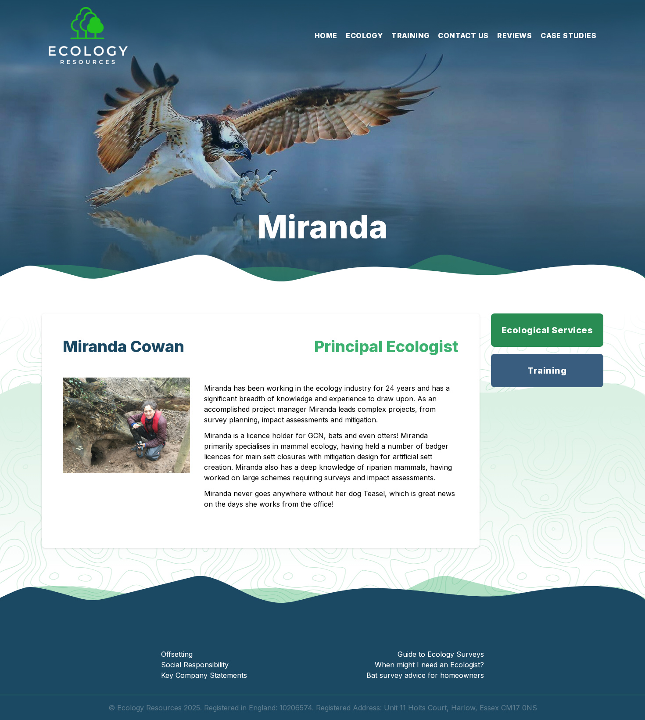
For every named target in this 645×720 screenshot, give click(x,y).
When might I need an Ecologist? (429, 664)
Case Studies (568, 35)
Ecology (364, 35)
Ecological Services (547, 330)
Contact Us (463, 35)
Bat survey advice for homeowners (425, 675)
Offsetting (177, 654)
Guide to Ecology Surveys (441, 654)
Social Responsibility (195, 664)
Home (326, 35)
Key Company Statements (204, 675)
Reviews (514, 35)
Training (410, 35)
